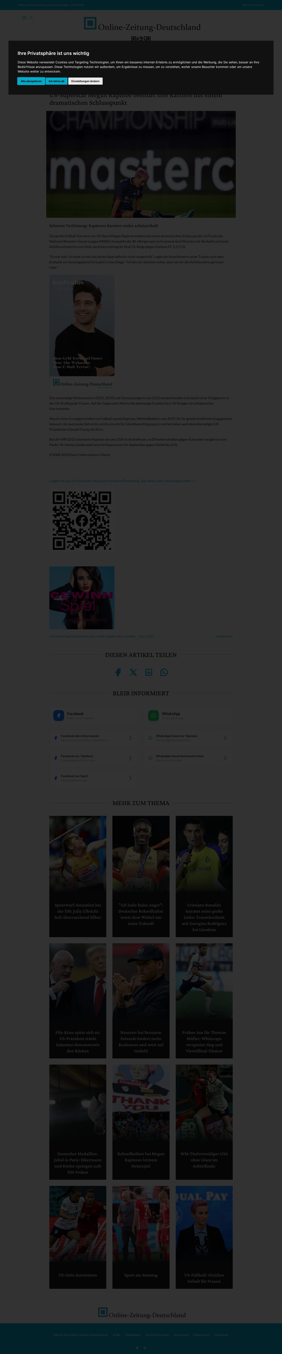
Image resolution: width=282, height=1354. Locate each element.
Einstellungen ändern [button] (85, 81)
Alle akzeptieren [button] (31, 81)
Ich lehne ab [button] (56, 81)
